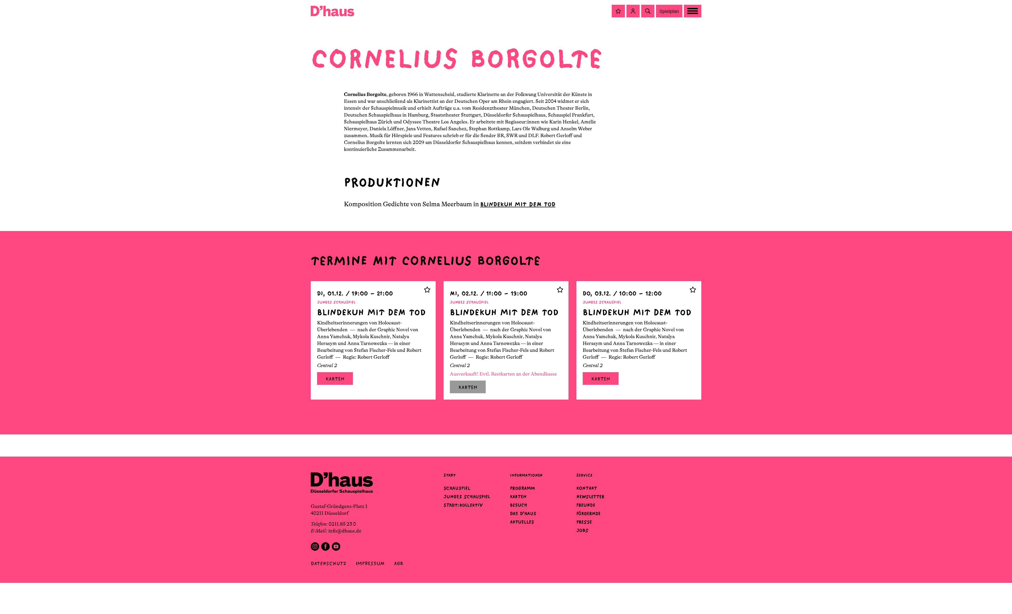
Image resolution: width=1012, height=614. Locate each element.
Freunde (585, 505)
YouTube (336, 546)
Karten (334, 378)
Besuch (518, 505)
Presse (584, 522)
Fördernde (588, 513)
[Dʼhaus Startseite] (332, 11)
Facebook (325, 546)
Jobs (582, 530)
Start (450, 475)
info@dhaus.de (344, 531)
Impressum (370, 563)
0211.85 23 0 (342, 524)
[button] (618, 11)
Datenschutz (328, 563)
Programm (522, 488)
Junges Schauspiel (467, 496)
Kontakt (586, 488)
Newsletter (590, 496)
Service (584, 475)
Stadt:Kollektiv (463, 505)
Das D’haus (523, 513)
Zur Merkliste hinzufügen (427, 289)
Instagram (315, 546)
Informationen (526, 475)
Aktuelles (522, 522)
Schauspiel (457, 488)
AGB (398, 563)
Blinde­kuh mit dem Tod (517, 204)
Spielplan (669, 11)
